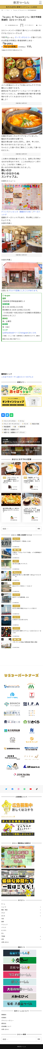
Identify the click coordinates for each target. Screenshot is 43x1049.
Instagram (24, 332)
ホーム (3, 904)
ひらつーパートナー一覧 (8, 816)
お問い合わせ (5, 942)
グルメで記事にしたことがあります (22, 290)
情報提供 (3, 1014)
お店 (2, 918)
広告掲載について (6, 1026)
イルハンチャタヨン (9, 421)
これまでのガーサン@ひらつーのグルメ (17, 377)
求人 (2, 933)
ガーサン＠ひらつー (23, 37)
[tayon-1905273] (22, 120)
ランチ (26, 424)
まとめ (3, 916)
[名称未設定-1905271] (22, 196)
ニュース (3, 907)
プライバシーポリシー (7, 1020)
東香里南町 (7, 427)
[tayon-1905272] (22, 69)
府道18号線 (35, 424)
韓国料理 (22, 427)
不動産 (3, 936)
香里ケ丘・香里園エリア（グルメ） (14, 432)
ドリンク (4, 211)
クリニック (4, 924)
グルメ (40, 25)
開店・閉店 (4, 910)
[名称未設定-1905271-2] (22, 238)
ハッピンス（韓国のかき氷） (20, 211)
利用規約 (3, 1017)
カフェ (22, 421)
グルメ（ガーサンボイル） (11, 424)
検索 (39, 528)
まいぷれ (32, 332)
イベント (3, 927)
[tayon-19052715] (22, 274)
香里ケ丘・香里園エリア (11, 429)
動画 (2, 921)
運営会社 (3, 1023)
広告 (2, 939)
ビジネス (3, 930)
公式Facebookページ (10, 332)
